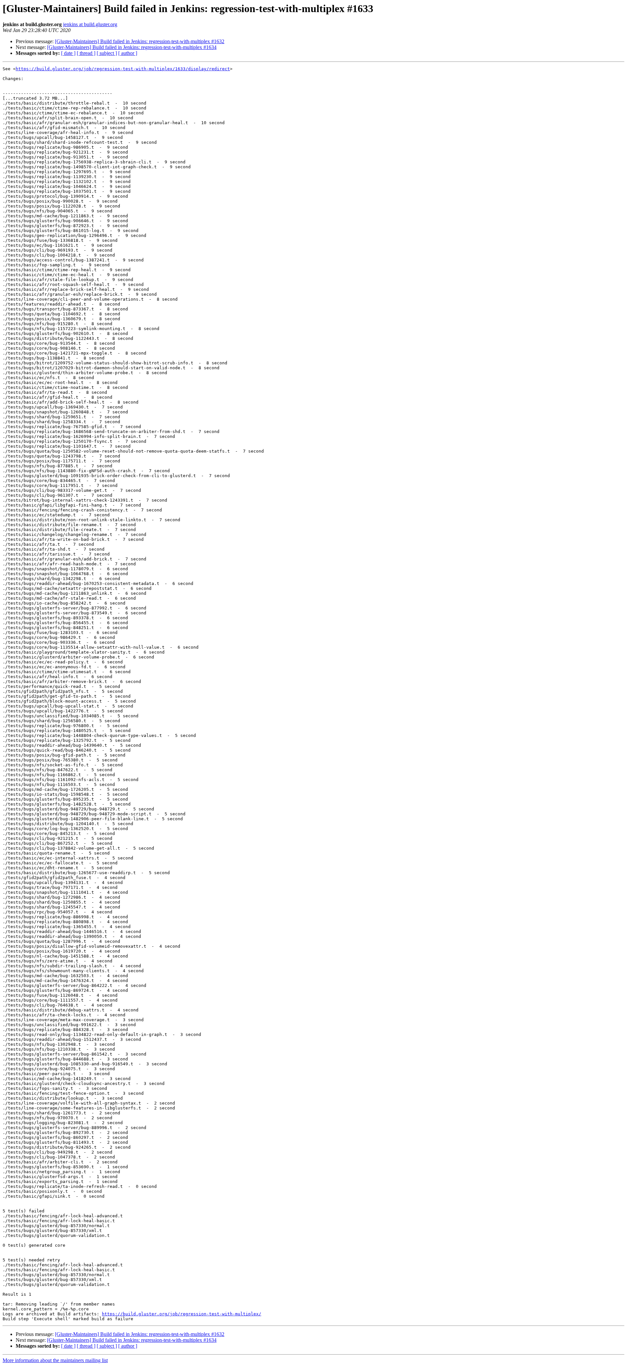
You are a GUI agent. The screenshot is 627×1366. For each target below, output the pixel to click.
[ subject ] (107, 53)
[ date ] (68, 53)
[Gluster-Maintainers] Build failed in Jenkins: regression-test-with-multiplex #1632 (139, 41)
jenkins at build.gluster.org (90, 24)
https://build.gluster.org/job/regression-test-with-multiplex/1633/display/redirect (123, 68)
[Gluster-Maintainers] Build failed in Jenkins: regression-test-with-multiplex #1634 (132, 47)
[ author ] (127, 53)
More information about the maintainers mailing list (55, 1360)
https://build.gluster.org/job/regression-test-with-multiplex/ (181, 1313)
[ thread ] (86, 53)
